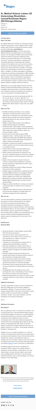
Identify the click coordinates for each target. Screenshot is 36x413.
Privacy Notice (17, 385)
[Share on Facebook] (4, 405)
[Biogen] (9, 6)
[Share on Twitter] (6, 405)
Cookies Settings (17, 388)
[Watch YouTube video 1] (9, 369)
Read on (10, 343)
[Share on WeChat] (13, 405)
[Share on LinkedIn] (2, 405)
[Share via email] (8, 405)
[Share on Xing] (11, 405)
